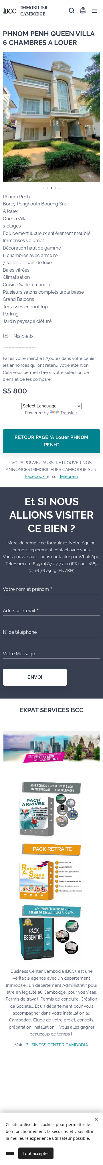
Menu (94, 10)
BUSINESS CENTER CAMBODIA (56, 1045)
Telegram (68, 476)
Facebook (36, 476)
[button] (71, 10)
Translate (69, 412)
